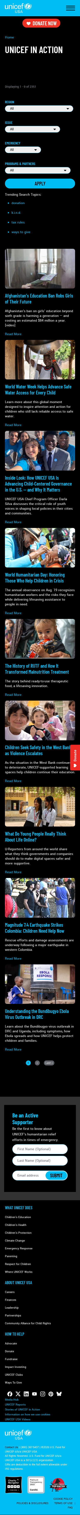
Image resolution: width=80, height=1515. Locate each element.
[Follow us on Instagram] (42, 1394)
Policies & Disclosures (32, 1503)
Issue (9, 122)
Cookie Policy (63, 1499)
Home (9, 37)
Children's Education (18, 1217)
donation (18, 203)
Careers (10, 1292)
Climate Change (15, 1241)
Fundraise (11, 1359)
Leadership (12, 1308)
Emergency (12, 143)
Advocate (11, 1343)
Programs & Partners (20, 163)
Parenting (11, 1256)
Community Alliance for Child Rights (28, 1323)
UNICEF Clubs (14, 1375)
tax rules (18, 222)
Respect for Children (18, 1264)
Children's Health (15, 1225)
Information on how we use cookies (27, 1414)
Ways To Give (13, 1383)
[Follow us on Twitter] (18, 1394)
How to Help (14, 1333)
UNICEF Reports (15, 1405)
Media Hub (12, 1400)
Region (9, 102)
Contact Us (11, 1447)
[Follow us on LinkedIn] (26, 1394)
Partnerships (13, 1315)
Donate (9, 1351)
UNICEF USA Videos (17, 1419)
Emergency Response (18, 1248)
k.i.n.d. (16, 212)
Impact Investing (15, 1367)
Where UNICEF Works (18, 1272)
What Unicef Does (18, 1207)
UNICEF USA (18, 8)
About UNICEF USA (18, 1282)
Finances (10, 1300)
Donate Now (45, 23)
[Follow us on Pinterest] (51, 1394)
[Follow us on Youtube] (34, 1394)
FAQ (70, 1507)
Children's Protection (18, 1233)
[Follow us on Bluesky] (59, 1394)
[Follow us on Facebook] (10, 1394)
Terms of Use (63, 1503)
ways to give (20, 232)
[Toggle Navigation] (70, 8)
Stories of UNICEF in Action (22, 1410)
